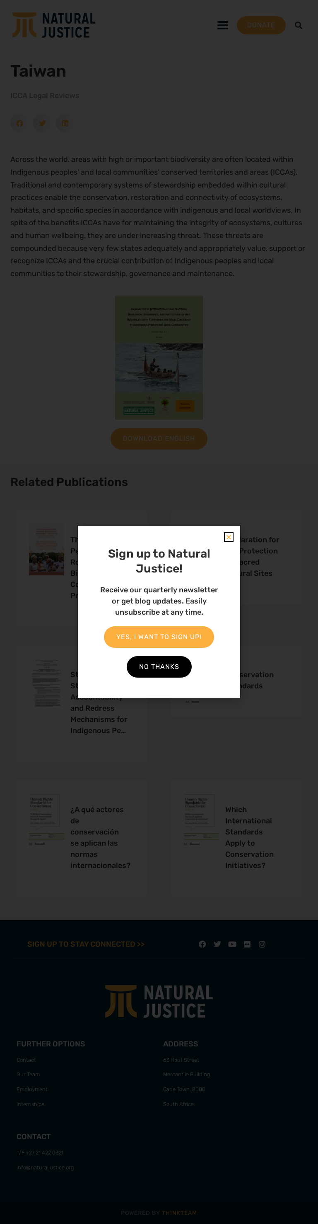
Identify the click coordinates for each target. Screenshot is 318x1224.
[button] (229, 537)
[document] (159, 612)
